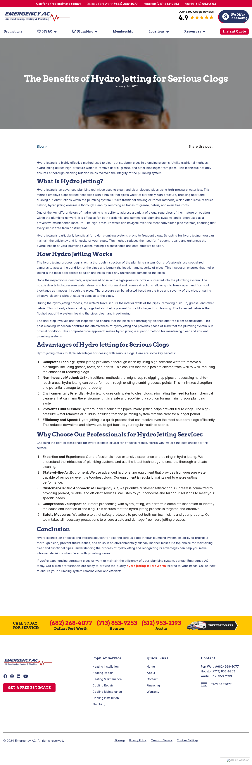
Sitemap (120, 740)
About (151, 673)
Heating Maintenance (107, 679)
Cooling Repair (102, 685)
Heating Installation (105, 666)
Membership (123, 31)
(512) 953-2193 (221, 676)
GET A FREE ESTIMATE (29, 688)
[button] (47, 32)
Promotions (13, 31)
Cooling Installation (105, 698)
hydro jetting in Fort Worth (147, 566)
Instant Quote (234, 31)
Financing (153, 685)
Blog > (42, 146)
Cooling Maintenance (107, 691)
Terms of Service (161, 740)
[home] (37, 16)
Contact (152, 679)
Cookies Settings (187, 740)
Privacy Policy (137, 740)
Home (151, 666)
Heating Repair (102, 673)
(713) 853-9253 (224, 671)
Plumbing (98, 704)
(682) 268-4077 (227, 666)
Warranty (153, 691)
